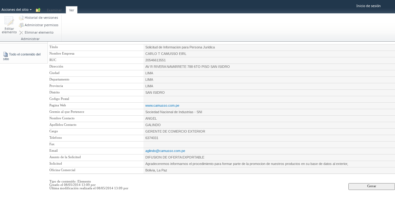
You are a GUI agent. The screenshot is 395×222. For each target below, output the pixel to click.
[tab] (54, 6)
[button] (9, 25)
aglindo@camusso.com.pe (165, 151)
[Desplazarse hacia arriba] (38, 10)
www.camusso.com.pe (162, 105)
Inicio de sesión (368, 6)
